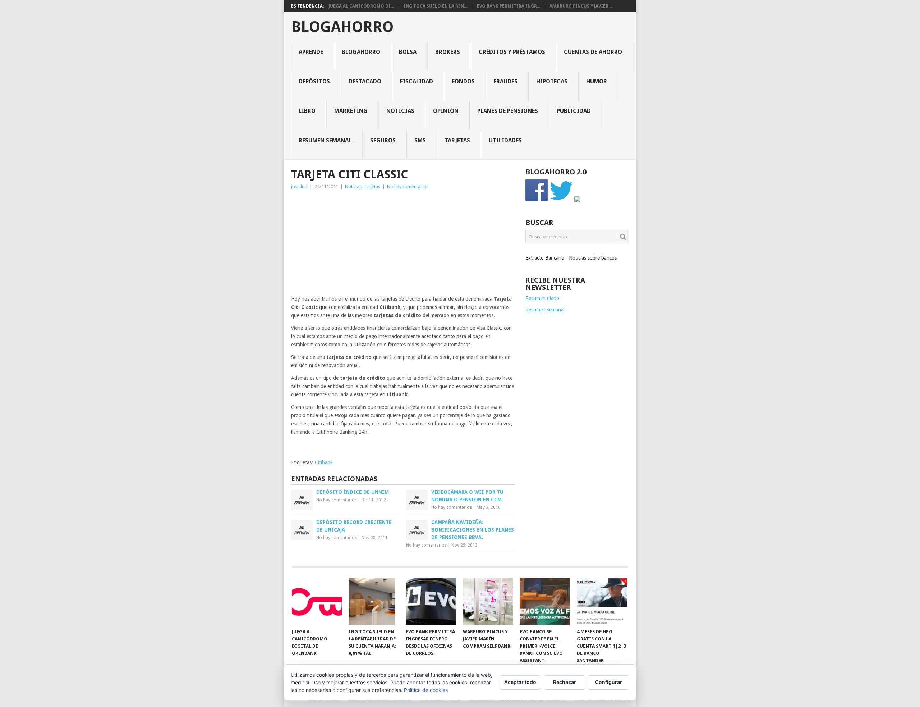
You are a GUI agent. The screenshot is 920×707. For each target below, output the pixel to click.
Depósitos (314, 81)
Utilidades (505, 140)
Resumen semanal (325, 140)
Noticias (400, 111)
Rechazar (564, 682)
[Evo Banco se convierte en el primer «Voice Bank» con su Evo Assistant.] (545, 601)
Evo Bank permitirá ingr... (508, 6)
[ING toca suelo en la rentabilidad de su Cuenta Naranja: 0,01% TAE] (374, 601)
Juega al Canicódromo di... (361, 6)
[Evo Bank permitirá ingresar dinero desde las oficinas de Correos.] (431, 601)
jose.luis (299, 186)
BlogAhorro (342, 27)
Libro (307, 111)
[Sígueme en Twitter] (561, 200)
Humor (596, 81)
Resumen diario (542, 298)
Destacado (365, 81)
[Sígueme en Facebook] (536, 200)
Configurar (608, 682)
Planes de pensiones (507, 111)
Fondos (463, 81)
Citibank (324, 462)
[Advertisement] (403, 244)
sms (420, 140)
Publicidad (574, 111)
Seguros (383, 140)
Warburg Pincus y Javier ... (581, 6)
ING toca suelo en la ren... (435, 6)
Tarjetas (457, 140)
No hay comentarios (407, 186)
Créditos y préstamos (512, 52)
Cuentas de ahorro (593, 52)
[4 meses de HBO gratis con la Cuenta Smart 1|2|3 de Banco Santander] (602, 601)
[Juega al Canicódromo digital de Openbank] (317, 601)
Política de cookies (426, 690)
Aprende (311, 52)
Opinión (446, 111)
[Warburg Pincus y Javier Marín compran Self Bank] (488, 601)
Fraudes (505, 81)
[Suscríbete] (577, 200)
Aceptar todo (520, 682)
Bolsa (408, 52)
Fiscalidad (416, 81)
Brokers (447, 52)
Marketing (351, 111)
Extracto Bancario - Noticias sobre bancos (571, 258)
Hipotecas (551, 81)
